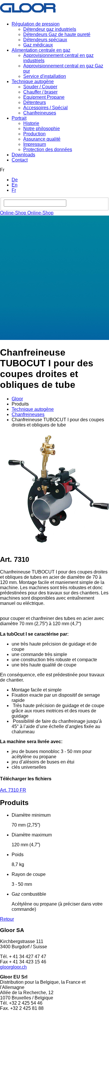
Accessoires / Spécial (45, 107)
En (14, 184)
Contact (20, 159)
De (15, 179)
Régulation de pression (36, 23)
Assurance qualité (41, 139)
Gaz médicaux (38, 44)
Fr (14, 190)
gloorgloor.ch (13, 967)
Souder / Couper (40, 86)
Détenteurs (34, 102)
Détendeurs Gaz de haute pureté (56, 34)
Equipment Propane (44, 97)
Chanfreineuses (39, 112)
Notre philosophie (41, 128)
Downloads (23, 154)
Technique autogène (33, 81)
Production (34, 133)
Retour (7, 919)
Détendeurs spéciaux (45, 39)
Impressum (34, 144)
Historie (31, 123)
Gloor (17, 398)
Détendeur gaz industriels (49, 29)
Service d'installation (44, 76)
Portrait (19, 118)
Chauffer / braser (40, 91)
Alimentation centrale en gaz (41, 50)
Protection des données (47, 149)
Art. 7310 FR (13, 790)
